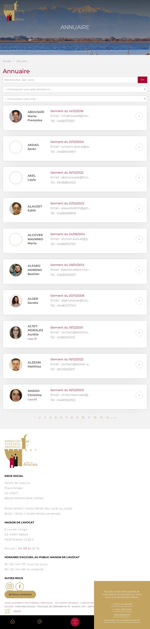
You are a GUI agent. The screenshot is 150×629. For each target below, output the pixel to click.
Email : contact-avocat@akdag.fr (70, 146)
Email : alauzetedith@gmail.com (70, 208)
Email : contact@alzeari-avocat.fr (70, 364)
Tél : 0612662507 (62, 369)
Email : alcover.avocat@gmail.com (70, 239)
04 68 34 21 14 (29, 548)
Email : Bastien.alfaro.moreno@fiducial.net (70, 269)
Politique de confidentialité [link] (122, 620)
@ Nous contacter (20, 594)
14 (107, 417)
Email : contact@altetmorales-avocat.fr (70, 332)
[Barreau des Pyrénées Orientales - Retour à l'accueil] (75, 451)
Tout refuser (122, 609)
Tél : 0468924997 (63, 151)
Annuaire (22, 61)
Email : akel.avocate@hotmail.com (70, 177)
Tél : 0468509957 (63, 275)
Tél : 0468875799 (63, 244)
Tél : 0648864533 (63, 182)
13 (101, 417)
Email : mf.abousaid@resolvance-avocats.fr (70, 116)
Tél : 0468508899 (63, 213)
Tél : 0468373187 (62, 121)
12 (95, 417)
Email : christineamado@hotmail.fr (70, 395)
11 (89, 417)
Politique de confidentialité (54, 606)
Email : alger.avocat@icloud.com (70, 300)
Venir (17, 611)
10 (83, 417)
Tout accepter (123, 604)
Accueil (7, 61)
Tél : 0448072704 (63, 305)
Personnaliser (122, 615)
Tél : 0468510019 (62, 337)
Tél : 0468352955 (62, 400)
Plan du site (79, 606)
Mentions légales (25, 606)
